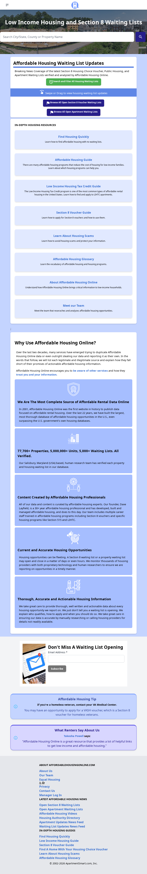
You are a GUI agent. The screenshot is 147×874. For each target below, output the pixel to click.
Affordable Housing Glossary (73, 259)
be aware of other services (90, 370)
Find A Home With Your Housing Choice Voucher (73, 849)
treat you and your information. (36, 374)
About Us (45, 771)
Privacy (44, 786)
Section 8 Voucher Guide (73, 213)
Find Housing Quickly (73, 137)
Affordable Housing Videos (58, 813)
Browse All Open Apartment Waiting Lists (74, 112)
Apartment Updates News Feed (61, 822)
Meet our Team (73, 306)
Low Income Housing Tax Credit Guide (73, 186)
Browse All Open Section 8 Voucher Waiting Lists (73, 103)
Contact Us (47, 791)
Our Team (46, 775)
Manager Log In (50, 795)
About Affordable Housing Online (73, 282)
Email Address (57, 652)
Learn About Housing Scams (73, 236)
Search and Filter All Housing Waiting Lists (73, 82)
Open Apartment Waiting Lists (61, 809)
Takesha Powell (74, 736)
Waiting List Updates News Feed (62, 826)
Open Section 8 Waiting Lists (59, 805)
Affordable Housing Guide (73, 160)
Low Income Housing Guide (59, 841)
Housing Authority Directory (59, 818)
